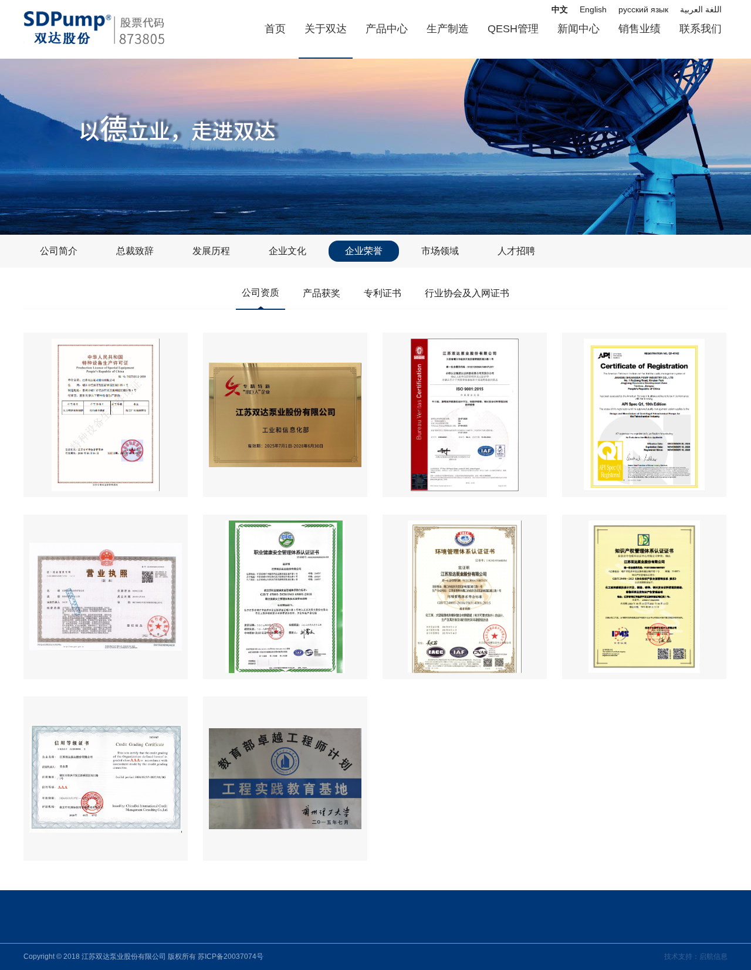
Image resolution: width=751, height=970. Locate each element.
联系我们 (700, 29)
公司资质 (260, 293)
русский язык (643, 9)
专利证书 (382, 293)
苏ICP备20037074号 (230, 956)
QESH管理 (513, 29)
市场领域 (440, 251)
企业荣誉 (364, 251)
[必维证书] (464, 415)
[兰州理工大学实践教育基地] (285, 778)
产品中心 (387, 29)
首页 (275, 29)
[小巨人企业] (285, 415)
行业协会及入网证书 (467, 293)
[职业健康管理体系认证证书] (285, 597)
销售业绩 (639, 29)
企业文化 (287, 251)
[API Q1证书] (644, 415)
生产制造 (448, 29)
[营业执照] (105, 597)
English (593, 9)
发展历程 (211, 251)
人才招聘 (516, 251)
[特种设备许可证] (105, 415)
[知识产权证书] (644, 597)
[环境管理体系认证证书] (464, 597)
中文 (560, 9)
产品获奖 (321, 293)
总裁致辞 (135, 251)
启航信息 (713, 956)
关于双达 (326, 29)
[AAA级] (105, 778)
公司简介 (58, 251)
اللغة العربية (701, 9)
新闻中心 (578, 29)
